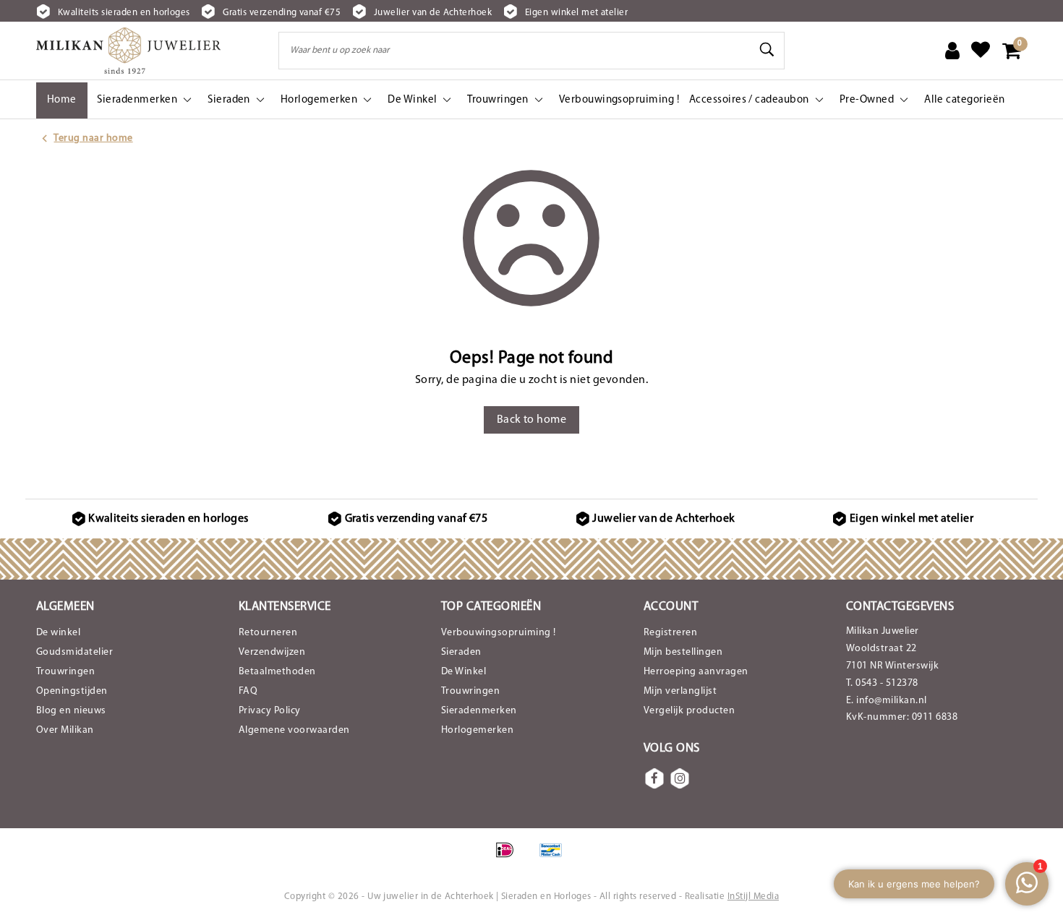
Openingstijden (72, 691)
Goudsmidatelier (74, 652)
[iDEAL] (509, 858)
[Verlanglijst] (980, 50)
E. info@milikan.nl (886, 700)
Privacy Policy (270, 710)
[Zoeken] (767, 50)
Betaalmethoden (277, 671)
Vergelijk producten (689, 710)
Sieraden (461, 652)
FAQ (248, 691)
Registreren (670, 632)
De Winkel (463, 671)
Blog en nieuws (71, 710)
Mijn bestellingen (683, 652)
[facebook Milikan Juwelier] (654, 778)
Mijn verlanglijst (680, 691)
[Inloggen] (952, 50)
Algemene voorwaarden (294, 730)
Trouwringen (65, 671)
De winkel (58, 632)
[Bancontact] (554, 858)
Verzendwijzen (272, 652)
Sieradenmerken (479, 710)
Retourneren (268, 632)
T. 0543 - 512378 (882, 683)
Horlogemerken (477, 730)
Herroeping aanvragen (696, 671)
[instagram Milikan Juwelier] (680, 778)
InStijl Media (753, 896)
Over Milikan (65, 730)
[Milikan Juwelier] (128, 50)
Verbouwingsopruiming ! (498, 632)
